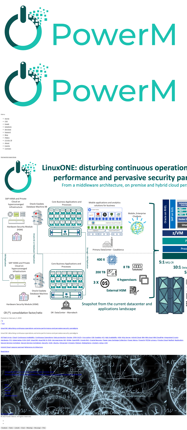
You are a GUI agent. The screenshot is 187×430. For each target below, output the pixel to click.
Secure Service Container (10, 343)
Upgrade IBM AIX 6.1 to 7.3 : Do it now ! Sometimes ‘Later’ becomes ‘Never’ (29, 372)
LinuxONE (34, 340)
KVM (24, 340)
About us (8, 387)
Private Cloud (162, 340)
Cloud (14, 337)
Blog (6, 135)
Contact (8, 149)
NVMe (69, 340)
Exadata (98, 337)
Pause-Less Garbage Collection (115, 340)
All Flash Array (6, 337)
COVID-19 (8, 140)
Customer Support (11, 396)
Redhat (171, 340)
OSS (6, 121)
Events (7, 146)
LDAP (28, 340)
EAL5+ (79, 337)
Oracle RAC (84, 340)
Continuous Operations (44, 337)
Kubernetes (17, 340)
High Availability (111, 337)
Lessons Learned (17, 347)
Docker (69, 337)
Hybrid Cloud (136, 337)
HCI (103, 337)
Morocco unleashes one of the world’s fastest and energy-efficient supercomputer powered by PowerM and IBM (43, 374)
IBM (143, 337)
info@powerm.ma (7, 414)
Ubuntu (56, 343)
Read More (5, 351)
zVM (106, 343)
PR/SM (147, 340)
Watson (78, 343)
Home (7, 119)
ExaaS (7, 124)
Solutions (8, 127)
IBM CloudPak (158, 337)
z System (95, 343)
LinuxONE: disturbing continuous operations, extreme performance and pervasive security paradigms (39, 328)
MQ (64, 340)
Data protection (60, 337)
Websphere (86, 343)
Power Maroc (133, 340)
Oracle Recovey (96, 340)
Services (8, 129)
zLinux (101, 343)
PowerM (141, 340)
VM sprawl (63, 343)
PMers (7, 138)
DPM (75, 337)
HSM (119, 337)
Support (8, 132)
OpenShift (76, 340)
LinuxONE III (42, 340)
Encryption (86, 337)
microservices (10, 157)
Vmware (71, 343)
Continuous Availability (26, 337)
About (7, 143)
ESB (93, 337)
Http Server (126, 337)
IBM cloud (149, 337)
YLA (3, 323)
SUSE (50, 343)
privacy (154, 340)
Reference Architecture (33, 347)
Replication (179, 340)
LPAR (49, 340)
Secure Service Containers (31, 343)
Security (45, 343)
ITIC (10, 340)
